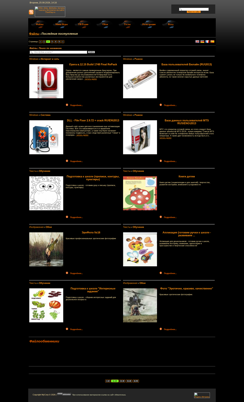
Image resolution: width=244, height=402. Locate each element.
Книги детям (187, 176)
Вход (170, 24)
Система (45, 115)
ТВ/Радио (83, 24)
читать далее (90, 79)
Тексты (33, 171)
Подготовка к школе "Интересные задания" (93, 290)
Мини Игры (61, 24)
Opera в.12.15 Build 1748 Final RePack (93, 64)
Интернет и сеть (50, 59)
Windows (34, 59)
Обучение (44, 171)
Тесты (127, 24)
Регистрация (149, 24)
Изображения (36, 227)
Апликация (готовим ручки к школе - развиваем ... (187, 234)
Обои (105, 24)
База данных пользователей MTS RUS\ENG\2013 (187, 122)
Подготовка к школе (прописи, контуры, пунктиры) (93, 178)
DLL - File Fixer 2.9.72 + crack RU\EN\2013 (93, 120)
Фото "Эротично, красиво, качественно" (186, 288)
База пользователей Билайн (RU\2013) (186, 64)
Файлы (39, 24)
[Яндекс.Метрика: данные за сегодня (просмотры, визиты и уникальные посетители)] (202, 395)
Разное (139, 59)
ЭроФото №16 (91, 232)
